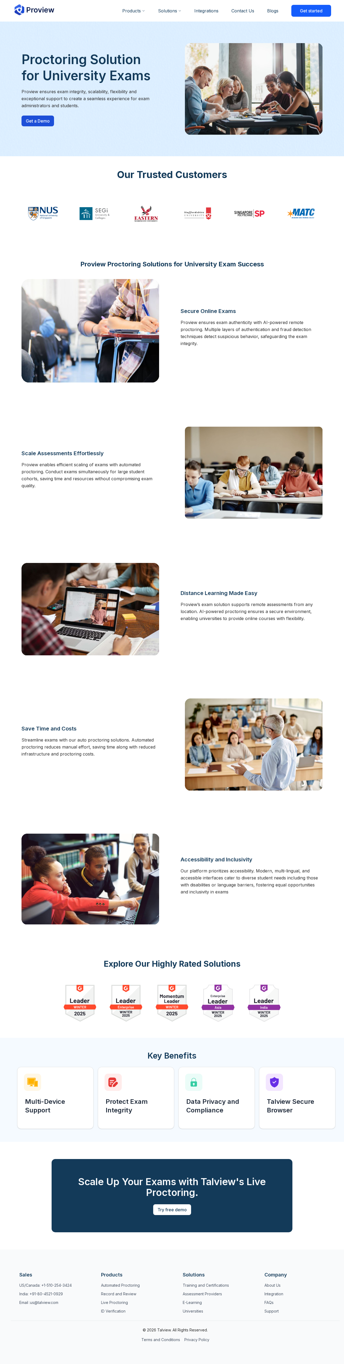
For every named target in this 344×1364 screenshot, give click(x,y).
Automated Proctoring (120, 1285)
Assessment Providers (202, 1294)
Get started (311, 10)
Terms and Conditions (160, 1339)
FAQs (269, 1302)
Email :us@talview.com (38, 1302)
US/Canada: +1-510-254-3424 (45, 1285)
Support (271, 1311)
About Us (272, 1285)
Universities (193, 1311)
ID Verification (113, 1311)
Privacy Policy (196, 1339)
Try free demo (172, 1209)
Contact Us (242, 10)
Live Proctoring (114, 1302)
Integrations (206, 10)
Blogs (272, 10)
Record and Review (118, 1294)
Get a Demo (38, 121)
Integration (273, 1294)
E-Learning (192, 1302)
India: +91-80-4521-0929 (41, 1294)
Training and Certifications (206, 1285)
